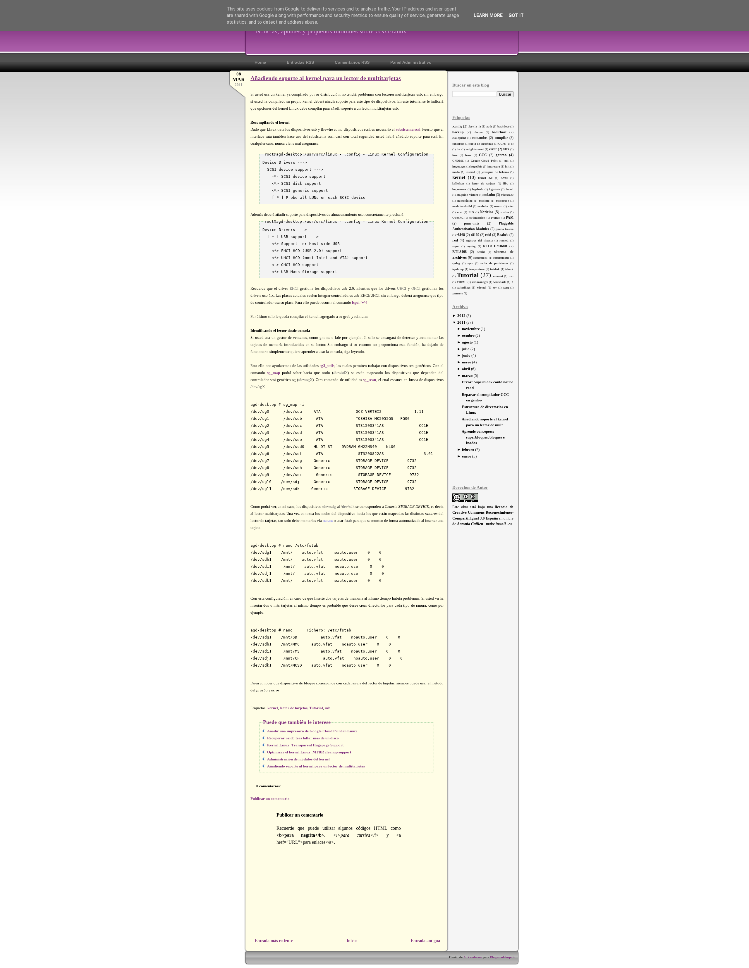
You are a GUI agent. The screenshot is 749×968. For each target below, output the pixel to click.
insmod (470, 172)
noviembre (471, 329)
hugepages (458, 166)
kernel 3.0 (485, 178)
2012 (461, 315)
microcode (507, 194)
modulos (482, 206)
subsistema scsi (408, 129)
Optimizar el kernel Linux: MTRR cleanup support (309, 752)
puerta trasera (504, 229)
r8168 (460, 235)
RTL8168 (459, 252)
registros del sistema (479, 240)
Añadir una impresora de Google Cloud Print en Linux (312, 731)
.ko (470, 126)
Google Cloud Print (484, 160)
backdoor (503, 126)
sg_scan (369, 379)
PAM (509, 218)
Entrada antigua (425, 940)
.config (457, 126)
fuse (454, 155)
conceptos (458, 143)
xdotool (481, 287)
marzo (467, 375)
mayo (466, 362)
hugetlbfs (476, 166)
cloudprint (459, 137)
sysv (470, 263)
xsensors (457, 293)
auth (489, 126)
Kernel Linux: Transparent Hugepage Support (305, 745)
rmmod (504, 240)
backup (458, 132)
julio (466, 349)
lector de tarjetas (483, 183)
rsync (455, 246)
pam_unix (471, 223)
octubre (468, 335)
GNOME (458, 160)
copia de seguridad (481, 143)
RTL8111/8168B (495, 246)
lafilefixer (458, 183)
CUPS (502, 143)
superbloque (501, 257)
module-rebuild (462, 206)
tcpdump (458, 269)
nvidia (505, 212)
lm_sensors (459, 189)
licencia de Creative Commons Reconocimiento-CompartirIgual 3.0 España (482, 512)
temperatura (477, 269)
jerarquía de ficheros (495, 172)
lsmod (509, 189)
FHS (506, 149)
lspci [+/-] (359, 302)
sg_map (273, 372)
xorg (506, 287)
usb (511, 276)
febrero (468, 449)
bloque (478, 132)
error (493, 149)
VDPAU (461, 282)
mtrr (510, 206)
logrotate (494, 189)
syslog (456, 263)
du (458, 149)
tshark (509, 269)
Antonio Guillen (470, 524)
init (507, 166)
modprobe (502, 200)
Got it (516, 15)
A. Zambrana (472, 957)
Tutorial (468, 275)
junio (466, 355)
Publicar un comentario (270, 798)
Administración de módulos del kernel (298, 759)
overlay (495, 217)
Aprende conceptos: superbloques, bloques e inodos (483, 437)
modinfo (484, 200)
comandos (479, 138)
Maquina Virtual (467, 194)
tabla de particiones (494, 263)
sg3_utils (327, 365)
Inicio (352, 940)
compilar (501, 138)
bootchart (499, 132)
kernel (458, 177)
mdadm (489, 195)
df (512, 143)
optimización (477, 217)
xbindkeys (463, 287)
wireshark (499, 282)
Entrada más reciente (274, 940)
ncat (459, 212)
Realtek (503, 235)
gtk (506, 160)
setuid (481, 251)
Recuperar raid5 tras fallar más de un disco (303, 738)
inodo (456, 172)
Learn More (488, 15)
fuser (468, 155)
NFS (471, 212)
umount (498, 276)
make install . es (499, 524)
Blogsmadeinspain (502, 957)
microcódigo (465, 200)
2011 (461, 322)
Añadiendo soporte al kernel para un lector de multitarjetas (325, 78)
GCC (483, 155)
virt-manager (480, 282)
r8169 (475, 235)
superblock (480, 257)
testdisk (495, 269)
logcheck (477, 189)
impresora (493, 166)
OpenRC (457, 217)
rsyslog (471, 246)
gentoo (501, 155)
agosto (467, 342)
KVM (504, 178)
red (455, 240)
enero (466, 456)
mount (498, 206)
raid (488, 235)
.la (479, 126)
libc (505, 183)
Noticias (486, 212)
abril (466, 369)
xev (495, 287)
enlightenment (475, 149)
